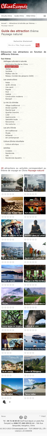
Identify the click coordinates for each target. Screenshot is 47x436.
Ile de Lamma (7, 371)
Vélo (7, 155)
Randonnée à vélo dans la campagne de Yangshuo (35, 303)
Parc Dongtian (7, 394)
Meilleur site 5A (11, 73)
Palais (7, 82)
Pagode (8, 89)
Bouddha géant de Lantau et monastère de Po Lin (35, 235)
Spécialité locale (11, 119)
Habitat (8, 94)
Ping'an (5, 303)
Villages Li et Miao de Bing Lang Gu (35, 281)
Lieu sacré (9, 87)
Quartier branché (12, 112)
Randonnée (9, 153)
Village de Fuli (7, 349)
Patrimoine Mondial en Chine (16, 64)
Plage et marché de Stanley (35, 349)
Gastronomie (10, 117)
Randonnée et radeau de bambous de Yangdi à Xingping (35, 258)
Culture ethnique (12, 144)
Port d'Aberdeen (31, 213)
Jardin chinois (10, 85)
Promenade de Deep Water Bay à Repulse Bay (13, 213)
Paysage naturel (11, 66)
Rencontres (9, 122)
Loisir (7, 115)
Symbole (8, 71)
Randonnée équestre (13, 158)
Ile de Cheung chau (9, 258)
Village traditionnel (12, 105)
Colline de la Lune (32, 326)
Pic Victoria (29, 190)
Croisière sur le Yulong (10, 190)
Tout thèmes (6, 59)
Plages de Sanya (8, 281)
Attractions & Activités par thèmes (22, 23)
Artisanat (9, 135)
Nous (3, 416)
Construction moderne (14, 96)
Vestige (8, 69)
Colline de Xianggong (33, 371)
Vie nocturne (10, 124)
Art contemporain (12, 138)
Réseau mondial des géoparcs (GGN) (19, 76)
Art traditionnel (11, 131)
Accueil (4, 23)
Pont (7, 92)
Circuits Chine (6, 16)
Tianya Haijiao (30, 394)
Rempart (8, 99)
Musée (7, 133)
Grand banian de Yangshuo (12, 326)
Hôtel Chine (30, 16)
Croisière (8, 151)
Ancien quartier (11, 108)
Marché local (10, 110)
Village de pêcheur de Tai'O (12, 235)
